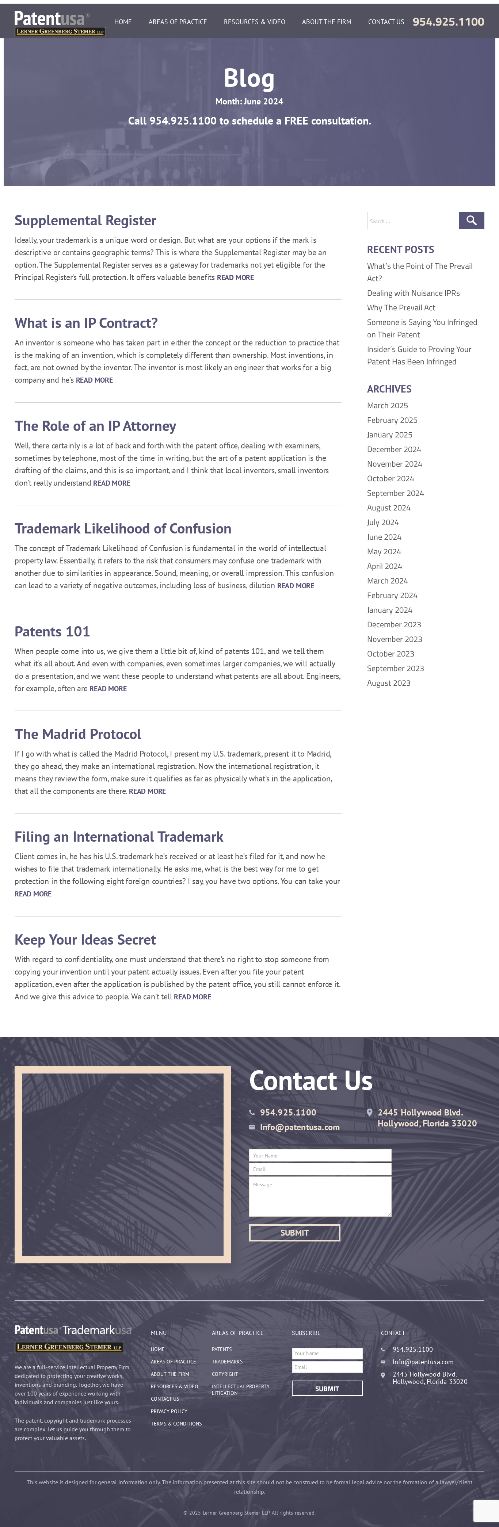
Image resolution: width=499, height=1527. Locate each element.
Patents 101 (53, 630)
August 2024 (389, 507)
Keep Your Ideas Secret (85, 939)
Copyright (225, 1374)
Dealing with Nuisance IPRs (413, 293)
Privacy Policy (169, 1411)
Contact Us (386, 22)
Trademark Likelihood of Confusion (123, 527)
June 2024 (384, 537)
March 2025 (387, 405)
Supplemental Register (85, 219)
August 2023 (389, 683)
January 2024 (389, 610)
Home (123, 22)
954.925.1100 (448, 21)
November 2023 (394, 639)
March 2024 (387, 580)
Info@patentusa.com (300, 1127)
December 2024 (394, 449)
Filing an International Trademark (119, 836)
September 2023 (395, 668)
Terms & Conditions (176, 1423)
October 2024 (390, 478)
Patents (222, 1349)
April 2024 (384, 566)
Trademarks (227, 1361)
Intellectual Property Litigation (241, 1389)
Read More (235, 277)
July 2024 (383, 522)
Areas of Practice (178, 22)
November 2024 (394, 464)
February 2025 (392, 420)
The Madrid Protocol (78, 733)
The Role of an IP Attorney (95, 425)
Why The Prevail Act (401, 307)
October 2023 (390, 653)
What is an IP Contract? (86, 322)
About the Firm (326, 22)
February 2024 (392, 595)
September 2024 (395, 493)
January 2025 (389, 434)
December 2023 (394, 624)
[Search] (471, 220)
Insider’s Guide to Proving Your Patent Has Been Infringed (419, 355)
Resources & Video (254, 22)
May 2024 (384, 551)
